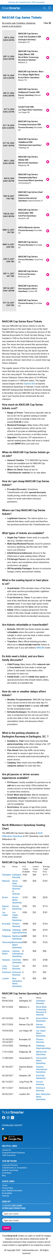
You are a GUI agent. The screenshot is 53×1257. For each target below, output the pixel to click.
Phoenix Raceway (16, 925)
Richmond (6, 972)
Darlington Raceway (16, 876)
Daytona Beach (5, 952)
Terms (4, 1185)
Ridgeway (6, 936)
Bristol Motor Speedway (17, 900)
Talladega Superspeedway (19, 931)
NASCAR (41, 647)
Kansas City (5, 907)
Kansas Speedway (17, 907)
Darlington (6, 875)
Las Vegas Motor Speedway (17, 916)
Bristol (5, 897)
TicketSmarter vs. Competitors (14, 1168)
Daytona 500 (29, 383)
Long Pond (4, 967)
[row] (26, 39)
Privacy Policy (7, 1188)
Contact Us (6, 1150)
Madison (6, 881)
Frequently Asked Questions (13, 1153)
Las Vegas (5, 913)
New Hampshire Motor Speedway (17, 982)
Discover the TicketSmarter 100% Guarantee (26, 2)
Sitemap (5, 1196)
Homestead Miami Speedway (17, 945)
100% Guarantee (9, 1155)
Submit (6, 1228)
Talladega (6, 930)
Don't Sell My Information (12, 1191)
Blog (4, 1175)
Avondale (6, 924)
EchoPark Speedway (17, 961)
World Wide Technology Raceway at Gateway (17, 887)
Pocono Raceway (16, 967)
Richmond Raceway (16, 973)
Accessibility (7, 1193)
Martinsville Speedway (17, 937)
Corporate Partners (10, 1165)
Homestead (7, 942)
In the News (6, 1173)
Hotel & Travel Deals (10, 1170)
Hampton (6, 960)
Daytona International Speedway (17, 953)
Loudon (5, 978)
